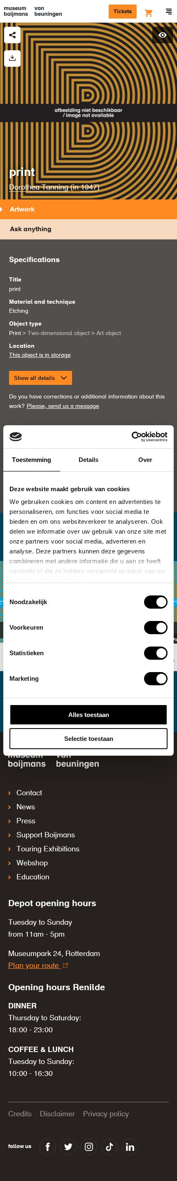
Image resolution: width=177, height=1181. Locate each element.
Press (25, 821)
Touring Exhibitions (47, 849)
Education (32, 877)
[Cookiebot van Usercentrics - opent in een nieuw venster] (131, 436)
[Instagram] (89, 1147)
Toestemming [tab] (31, 459)
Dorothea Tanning (38, 187)
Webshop (32, 863)
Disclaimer (57, 1114)
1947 (89, 187)
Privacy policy (106, 1114)
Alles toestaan (88, 714)
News (25, 807)
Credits (20, 1114)
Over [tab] (145, 459)
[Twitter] (68, 1147)
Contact (29, 793)
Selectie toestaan (88, 738)
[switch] (156, 627)
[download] (12, 58)
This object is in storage (40, 355)
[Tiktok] (109, 1147)
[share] (12, 35)
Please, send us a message (63, 406)
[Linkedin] (130, 1147)
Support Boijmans (45, 835)
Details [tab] (89, 459)
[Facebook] (48, 1147)
